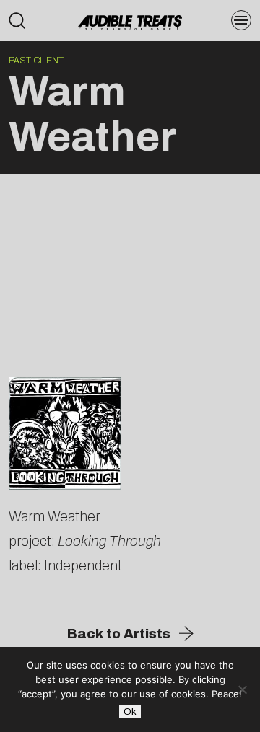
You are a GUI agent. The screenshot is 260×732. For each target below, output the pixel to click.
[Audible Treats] (130, 21)
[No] (242, 689)
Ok (130, 711)
